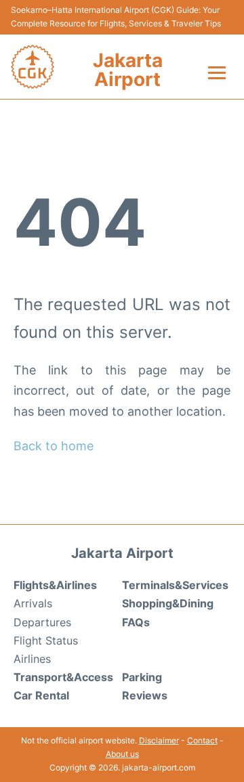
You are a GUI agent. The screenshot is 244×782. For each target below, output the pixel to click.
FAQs (136, 622)
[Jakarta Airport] (32, 67)
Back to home (54, 446)
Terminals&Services (175, 585)
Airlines (32, 659)
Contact (202, 740)
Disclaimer (159, 740)
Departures (42, 622)
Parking (142, 677)
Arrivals (33, 603)
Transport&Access (63, 677)
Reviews (144, 695)
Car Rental (41, 695)
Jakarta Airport (128, 70)
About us (122, 754)
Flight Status (46, 640)
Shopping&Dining (168, 603)
